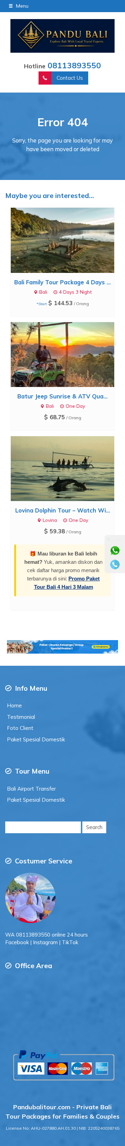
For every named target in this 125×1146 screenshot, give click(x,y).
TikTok (70, 942)
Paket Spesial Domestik (36, 739)
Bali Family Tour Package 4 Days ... (62, 282)
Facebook (17, 942)
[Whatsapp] (115, 550)
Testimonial (21, 717)
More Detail (69, 239)
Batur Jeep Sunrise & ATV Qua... (62, 396)
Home (14, 705)
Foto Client (20, 728)
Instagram (45, 942)
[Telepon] (115, 564)
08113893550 (74, 65)
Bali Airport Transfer (31, 788)
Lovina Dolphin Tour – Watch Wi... (62, 510)
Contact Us (70, 78)
